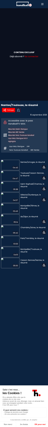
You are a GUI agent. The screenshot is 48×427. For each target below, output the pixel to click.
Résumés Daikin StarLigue (18, 129)
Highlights (12, 141)
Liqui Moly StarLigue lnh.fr (18, 138)
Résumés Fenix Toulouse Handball (21, 135)
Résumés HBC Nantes (16, 132)
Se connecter (31, 56)
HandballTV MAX (16, 123)
